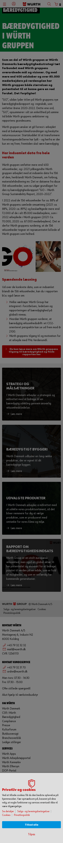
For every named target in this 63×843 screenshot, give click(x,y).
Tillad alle (31, 824)
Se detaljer (8, 811)
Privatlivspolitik (22, 815)
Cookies (6, 815)
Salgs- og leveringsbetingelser (33, 811)
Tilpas (31, 834)
